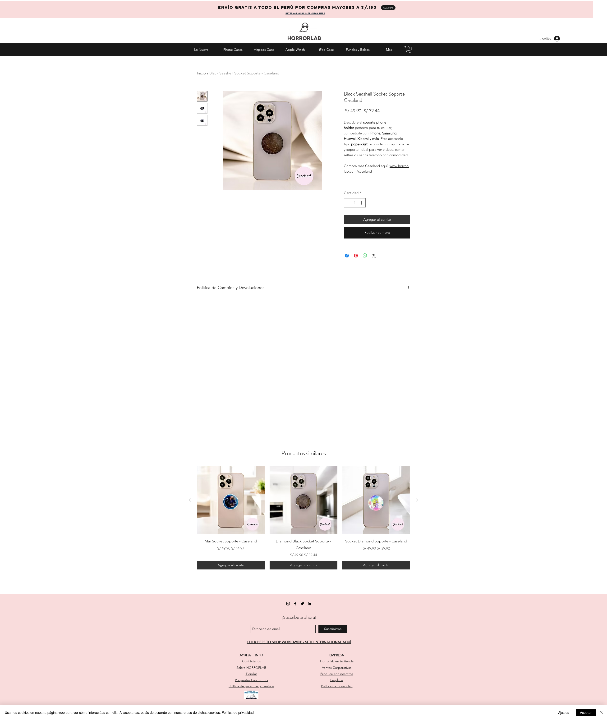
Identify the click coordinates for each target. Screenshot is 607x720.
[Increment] (362, 202)
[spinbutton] (355, 202)
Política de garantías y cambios (251, 686)
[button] (409, 49)
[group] (303, 517)
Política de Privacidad (337, 686)
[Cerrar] (601, 712)
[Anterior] (190, 500)
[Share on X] (374, 255)
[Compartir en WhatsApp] (365, 255)
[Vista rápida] (231, 500)
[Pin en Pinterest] (356, 255)
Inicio (201, 73)
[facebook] (295, 603)
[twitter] (302, 603)
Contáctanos (251, 661)
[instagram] (288, 603)
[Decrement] (348, 202)
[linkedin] (309, 603)
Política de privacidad (238, 712)
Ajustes (563, 712)
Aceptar (586, 712)
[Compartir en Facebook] (347, 255)
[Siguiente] (417, 500)
